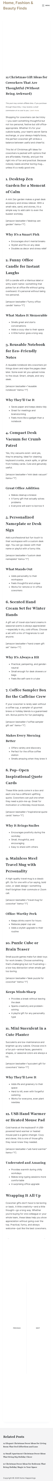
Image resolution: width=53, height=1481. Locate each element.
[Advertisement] (26, 47)
